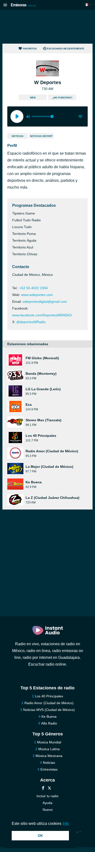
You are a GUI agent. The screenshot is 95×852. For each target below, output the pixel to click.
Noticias (17, 136)
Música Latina (49, 749)
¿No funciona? (62, 97)
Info (66, 823)
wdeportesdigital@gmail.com (45, 301)
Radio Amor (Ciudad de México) (49, 703)
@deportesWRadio (31, 322)
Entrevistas (48, 769)
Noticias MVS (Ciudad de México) (49, 710)
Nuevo (48, 810)
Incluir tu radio (47, 796)
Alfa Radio (49, 723)
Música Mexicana (49, 756)
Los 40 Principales (49, 696)
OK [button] (40, 835)
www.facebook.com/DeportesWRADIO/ (42, 315)
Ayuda (47, 803)
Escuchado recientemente (65, 48)
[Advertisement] (47, 27)
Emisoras (23, 5)
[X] (49, 789)
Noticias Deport (41, 136)
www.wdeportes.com (37, 295)
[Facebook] (43, 789)
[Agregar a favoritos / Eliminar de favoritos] (80, 117)
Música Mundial (49, 742)
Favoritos (30, 48)
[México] (89, 5)
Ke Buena (49, 716)
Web (33, 97)
